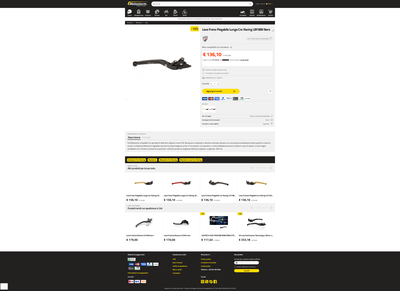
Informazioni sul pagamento (138, 273)
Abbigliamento (138, 15)
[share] (273, 30)
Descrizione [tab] (134, 137)
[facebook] (215, 281)
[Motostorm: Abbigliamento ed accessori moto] (138, 4)
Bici (166, 15)
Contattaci (176, 273)
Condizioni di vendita (208, 262)
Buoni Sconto (177, 262)
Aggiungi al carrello (214, 91)
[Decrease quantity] (211, 83)
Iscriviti (246, 270)
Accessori (148, 15)
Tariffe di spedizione (180, 266)
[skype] (211, 281)
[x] (206, 281)
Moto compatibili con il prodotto (215, 47)
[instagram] (202, 281)
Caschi (130, 15)
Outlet (185, 15)
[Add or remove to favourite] (270, 91)
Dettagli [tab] (146, 137)
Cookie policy (206, 266)
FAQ (174, 259)
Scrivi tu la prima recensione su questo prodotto (258, 38)
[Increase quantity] (218, 83)
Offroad (157, 15)
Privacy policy (206, 259)
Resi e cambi (177, 269)
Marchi (175, 15)
